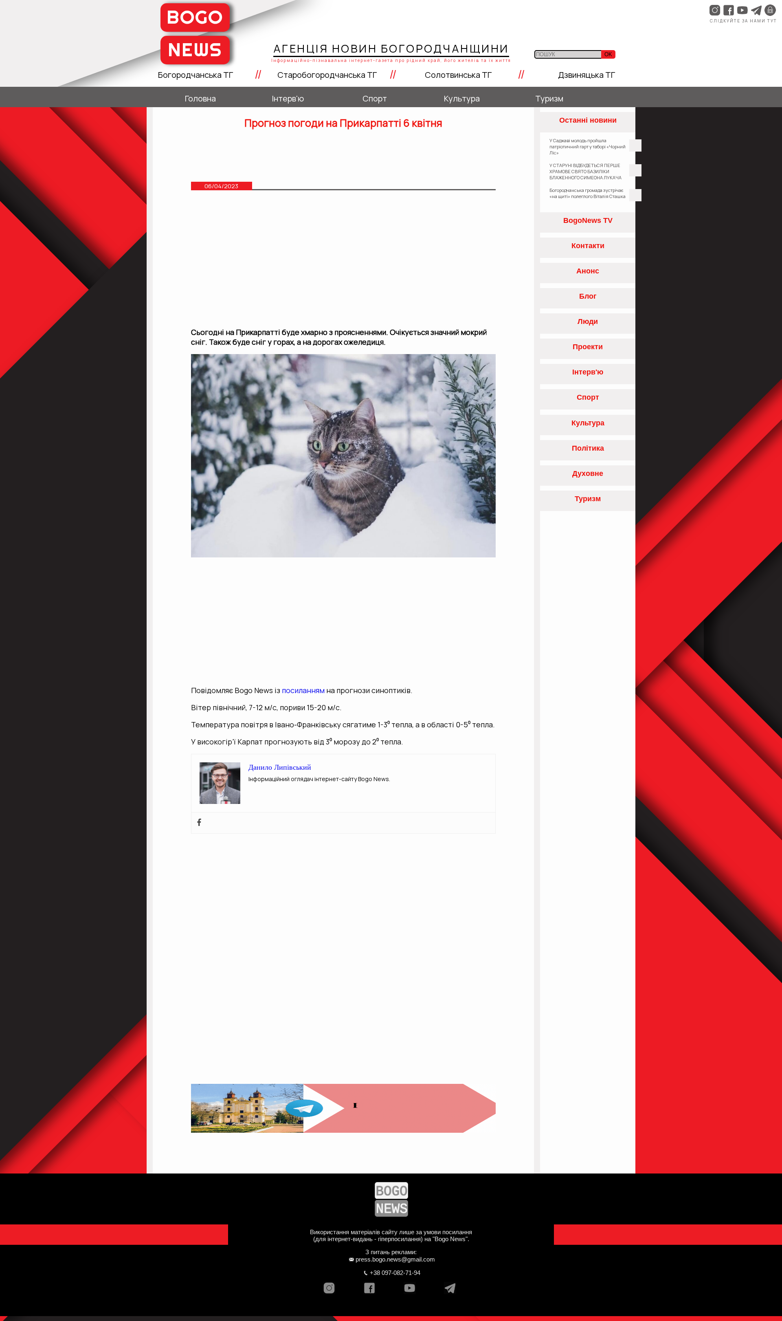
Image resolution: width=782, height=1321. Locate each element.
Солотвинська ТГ (458, 74)
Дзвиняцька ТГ (586, 74)
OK (608, 54)
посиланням (303, 690)
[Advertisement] (343, 263)
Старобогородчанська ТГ (327, 74)
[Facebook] (199, 823)
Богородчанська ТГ (195, 74)
